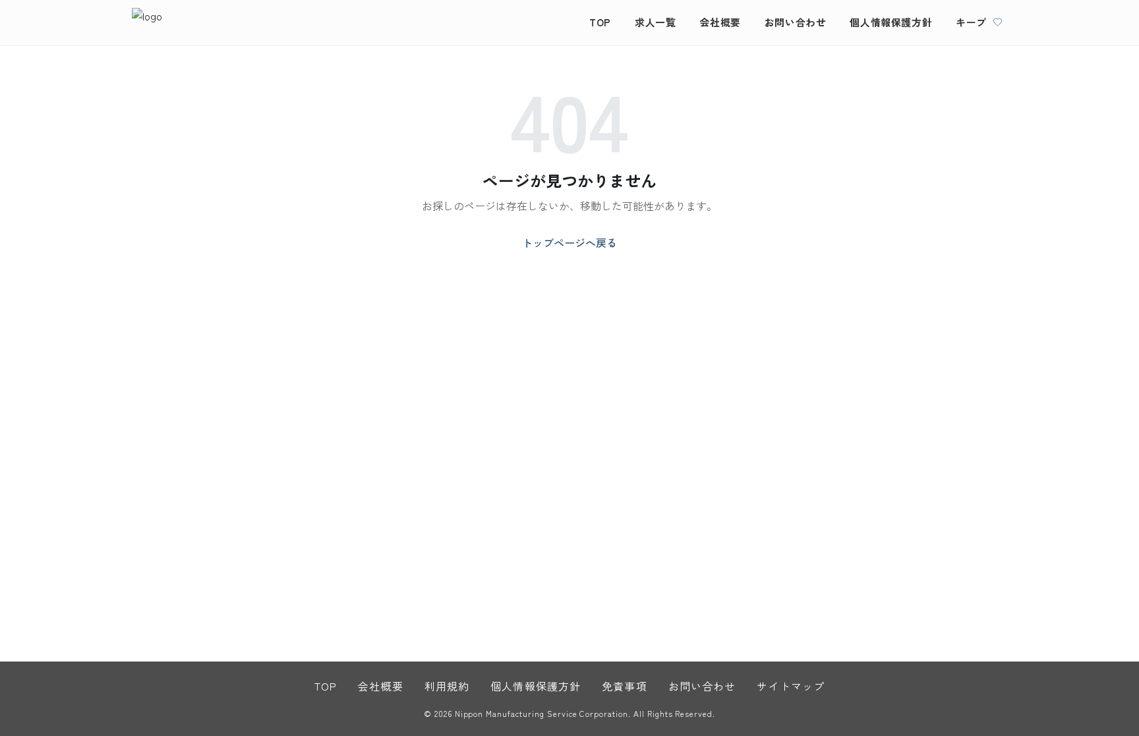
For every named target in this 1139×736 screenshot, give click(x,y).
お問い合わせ (796, 22)
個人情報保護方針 (891, 22)
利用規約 (446, 686)
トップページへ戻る (569, 242)
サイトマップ (791, 686)
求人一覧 (655, 22)
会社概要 (719, 22)
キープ (971, 22)
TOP (600, 22)
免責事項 (624, 686)
